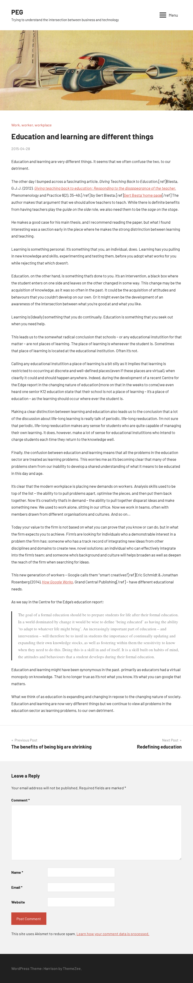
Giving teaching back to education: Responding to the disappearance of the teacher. (105, 188)
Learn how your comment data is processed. (112, 933)
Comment (20, 800)
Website (18, 902)
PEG (17, 12)
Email (16, 887)
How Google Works (57, 581)
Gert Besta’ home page (143, 195)
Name (17, 872)
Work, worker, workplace (31, 125)
